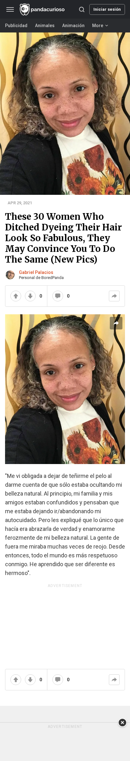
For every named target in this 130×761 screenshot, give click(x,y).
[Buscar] (82, 9)
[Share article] (116, 323)
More (97, 25)
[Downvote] (30, 296)
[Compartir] (114, 296)
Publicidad (16, 25)
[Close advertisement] (122, 722)
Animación (73, 25)
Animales (45, 25)
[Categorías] (10, 9)
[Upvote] (15, 296)
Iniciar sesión (107, 9)
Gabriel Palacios (36, 272)
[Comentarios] (57, 296)
